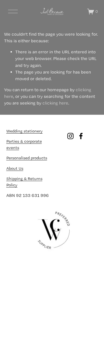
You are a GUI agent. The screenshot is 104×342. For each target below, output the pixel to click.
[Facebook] (81, 136)
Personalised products (26, 157)
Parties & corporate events (24, 144)
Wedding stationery (24, 131)
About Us (14, 168)
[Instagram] (70, 136)
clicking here (55, 103)
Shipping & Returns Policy (24, 181)
